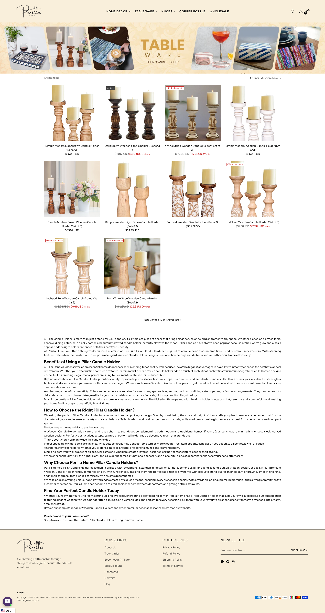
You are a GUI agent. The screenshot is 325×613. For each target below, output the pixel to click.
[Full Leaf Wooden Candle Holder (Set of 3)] (193, 189)
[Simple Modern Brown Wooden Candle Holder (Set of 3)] (72, 189)
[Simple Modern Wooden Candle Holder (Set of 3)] (253, 113)
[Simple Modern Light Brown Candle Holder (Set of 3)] (72, 113)
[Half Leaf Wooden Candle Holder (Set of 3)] (253, 189)
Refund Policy (171, 553)
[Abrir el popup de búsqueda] (292, 11)
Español (21, 592)
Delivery (109, 578)
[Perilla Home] (29, 11)
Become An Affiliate (117, 559)
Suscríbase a (299, 550)
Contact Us (111, 571)
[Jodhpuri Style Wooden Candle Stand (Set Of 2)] (72, 266)
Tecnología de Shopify (28, 600)
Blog (107, 584)
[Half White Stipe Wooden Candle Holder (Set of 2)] (132, 266)
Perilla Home (42, 597)
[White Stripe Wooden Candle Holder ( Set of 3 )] (193, 113)
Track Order (112, 553)
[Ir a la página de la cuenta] (299, 11)
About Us (110, 547)
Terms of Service (172, 565)
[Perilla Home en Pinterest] (228, 562)
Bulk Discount (113, 565)
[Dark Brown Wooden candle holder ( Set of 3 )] (132, 113)
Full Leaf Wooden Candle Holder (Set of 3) (193, 222)
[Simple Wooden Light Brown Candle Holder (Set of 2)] (132, 189)
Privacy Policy (171, 547)
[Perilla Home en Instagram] (233, 562)
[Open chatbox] (7, 601)
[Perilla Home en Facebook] (223, 562)
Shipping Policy (172, 559)
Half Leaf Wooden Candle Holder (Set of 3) (252, 222)
